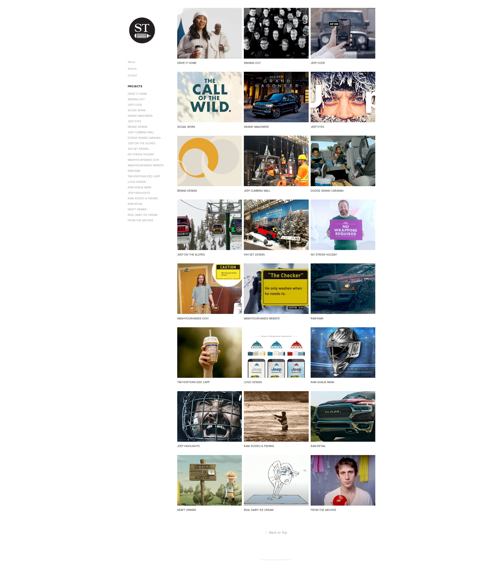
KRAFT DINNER (137, 209)
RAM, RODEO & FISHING (143, 198)
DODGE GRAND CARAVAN (144, 138)
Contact (132, 75)
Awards (132, 69)
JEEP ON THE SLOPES (141, 143)
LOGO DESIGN (137, 182)
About (131, 62)
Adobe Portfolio (282, 559)
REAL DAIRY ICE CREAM (142, 215)
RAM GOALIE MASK (139, 187)
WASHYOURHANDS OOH (143, 160)
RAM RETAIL (135, 204)
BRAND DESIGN (137, 127)
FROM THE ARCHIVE (140, 220)
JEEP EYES (134, 121)
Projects (135, 86)
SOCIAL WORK (137, 110)
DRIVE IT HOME (137, 94)
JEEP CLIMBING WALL (141, 132)
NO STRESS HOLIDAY (141, 154)
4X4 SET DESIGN (138, 149)
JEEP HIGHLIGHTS (139, 193)
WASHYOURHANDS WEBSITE (146, 165)
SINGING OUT (136, 99)
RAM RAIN (134, 171)
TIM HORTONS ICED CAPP (144, 176)
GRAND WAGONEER (140, 116)
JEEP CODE (135, 105)
